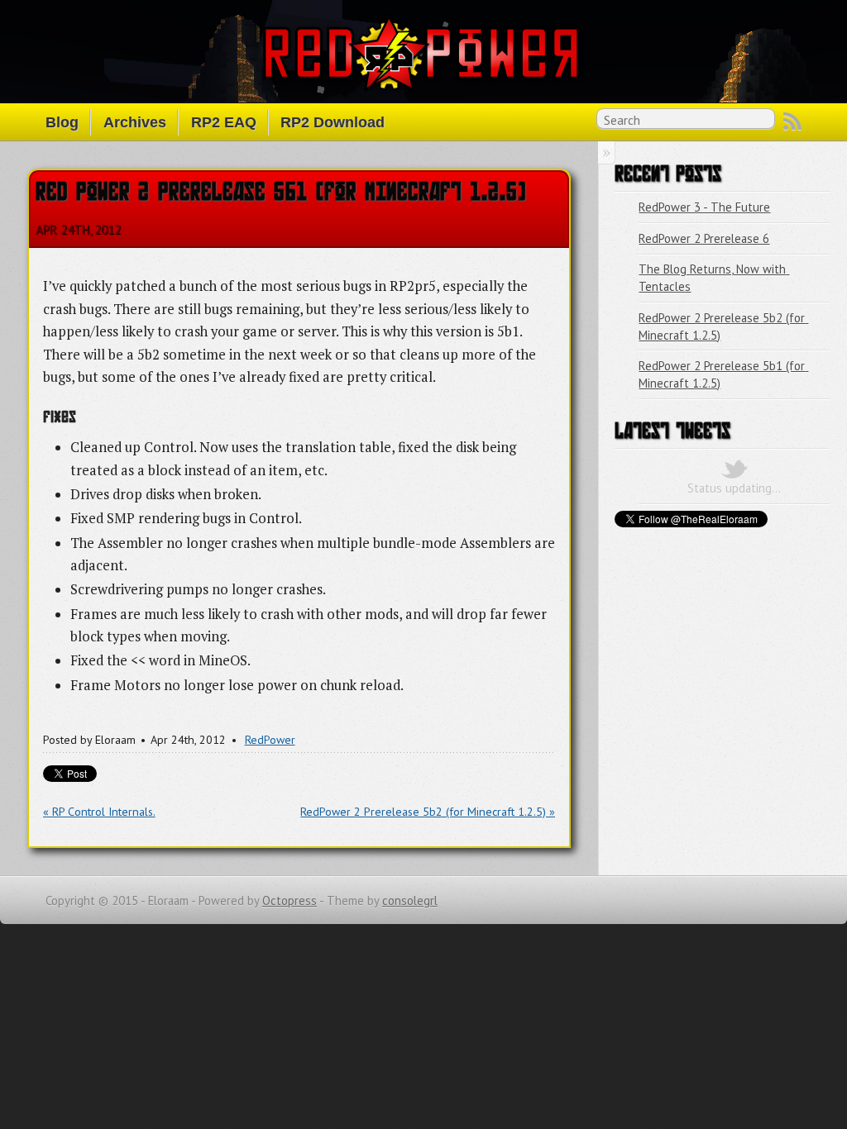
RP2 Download (332, 122)
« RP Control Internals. (99, 811)
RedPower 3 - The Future (704, 207)
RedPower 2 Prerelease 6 (704, 238)
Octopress (289, 900)
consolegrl (410, 900)
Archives (134, 122)
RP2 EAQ (223, 122)
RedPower (270, 739)
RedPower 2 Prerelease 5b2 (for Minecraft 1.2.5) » (427, 811)
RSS (792, 121)
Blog (62, 122)
